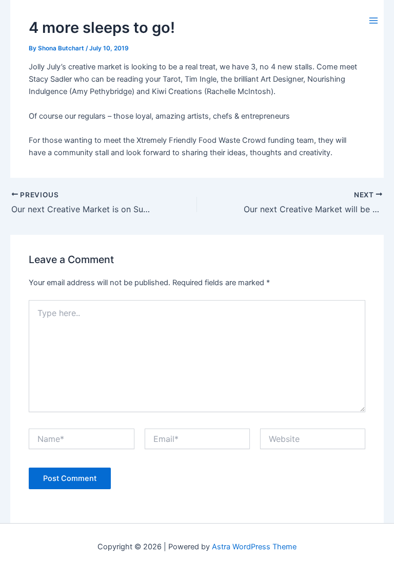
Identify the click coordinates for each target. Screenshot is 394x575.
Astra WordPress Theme (254, 546)
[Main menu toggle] (373, 20)
